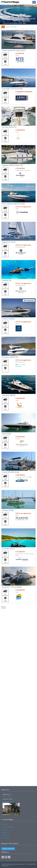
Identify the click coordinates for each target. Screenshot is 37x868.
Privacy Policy (5, 838)
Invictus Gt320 (8, 510)
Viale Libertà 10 (7, 796)
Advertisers (4, 824)
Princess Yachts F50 (10, 357)
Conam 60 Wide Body (10, 472)
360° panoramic (29, 300)
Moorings (4, 832)
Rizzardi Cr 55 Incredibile (12, 587)
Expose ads (4, 829)
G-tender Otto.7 (8, 548)
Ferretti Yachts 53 (9, 127)
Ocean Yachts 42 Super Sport (14, 50)
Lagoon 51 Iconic (9, 242)
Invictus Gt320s (8, 319)
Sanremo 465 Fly (8, 395)
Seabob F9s (6, 280)
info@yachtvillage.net (8, 801)
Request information (8, 848)
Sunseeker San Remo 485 (12, 89)
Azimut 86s (6, 434)
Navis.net (10, 865)
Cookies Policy (5, 835)
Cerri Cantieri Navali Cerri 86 (13, 204)
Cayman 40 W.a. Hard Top (12, 165)
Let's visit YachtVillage (7, 827)
